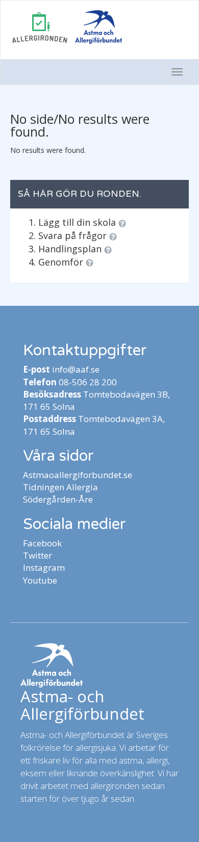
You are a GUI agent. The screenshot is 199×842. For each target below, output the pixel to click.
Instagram (44, 567)
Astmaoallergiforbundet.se (77, 475)
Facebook (42, 543)
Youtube (40, 580)
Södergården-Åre (58, 499)
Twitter (37, 555)
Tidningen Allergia (60, 487)
